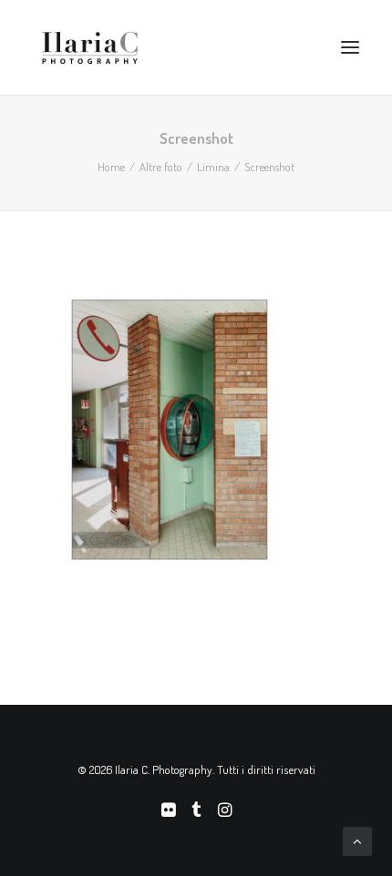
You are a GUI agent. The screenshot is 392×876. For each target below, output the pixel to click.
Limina (213, 166)
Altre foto (160, 166)
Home (111, 166)
